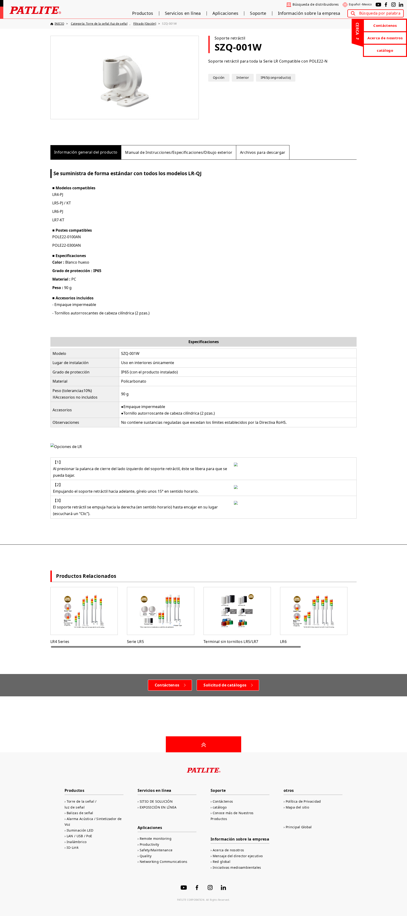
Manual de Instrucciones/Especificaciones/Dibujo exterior (178, 152)
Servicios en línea (183, 13)
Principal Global (299, 827)
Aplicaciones (225, 13)
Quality (145, 856)
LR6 (283, 641)
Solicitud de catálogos (225, 685)
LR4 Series (59, 641)
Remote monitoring (155, 838)
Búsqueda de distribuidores (316, 4)
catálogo (385, 50)
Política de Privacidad (303, 801)
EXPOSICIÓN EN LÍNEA (158, 807)
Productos (142, 13)
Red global (221, 861)
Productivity (149, 844)
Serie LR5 (135, 641)
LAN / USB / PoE (79, 836)
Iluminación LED (80, 830)
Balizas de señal (80, 813)
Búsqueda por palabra (379, 13)
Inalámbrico (76, 842)
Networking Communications (163, 861)
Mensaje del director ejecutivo (238, 856)
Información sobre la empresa (309, 13)
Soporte (258, 13)
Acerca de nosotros (385, 38)
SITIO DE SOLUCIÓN (156, 801)
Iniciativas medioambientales (237, 867)
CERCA (357, 29)
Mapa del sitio (297, 807)
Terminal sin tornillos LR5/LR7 (231, 641)
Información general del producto (85, 152)
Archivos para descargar (262, 152)
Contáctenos (385, 25)
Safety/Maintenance (156, 850)
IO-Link (72, 847)
